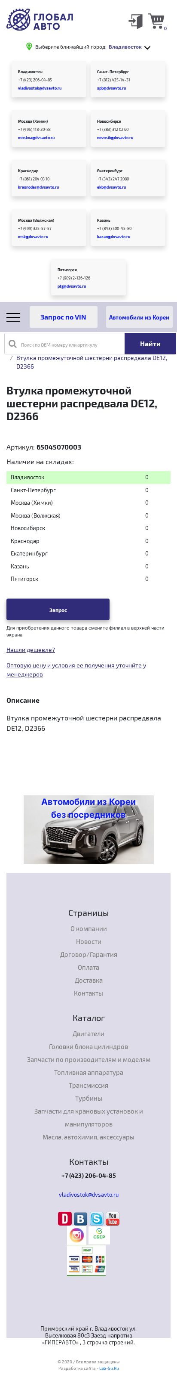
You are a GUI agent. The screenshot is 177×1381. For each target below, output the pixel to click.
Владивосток (30, 71)
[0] (156, 20)
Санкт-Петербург (113, 71)
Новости (88, 941)
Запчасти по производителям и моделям (88, 1059)
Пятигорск (67, 269)
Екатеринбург (109, 170)
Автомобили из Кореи (139, 317)
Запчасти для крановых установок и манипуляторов (88, 1117)
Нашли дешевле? (30, 649)
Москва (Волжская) (36, 220)
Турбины (88, 1098)
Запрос (58, 610)
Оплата (88, 967)
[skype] (98, 1218)
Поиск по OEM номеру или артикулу (59, 345)
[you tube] (112, 1218)
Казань (103, 220)
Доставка (89, 980)
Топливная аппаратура (88, 1072)
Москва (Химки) (33, 121)
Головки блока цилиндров (88, 1046)
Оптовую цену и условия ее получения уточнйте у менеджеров (76, 669)
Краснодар (28, 170)
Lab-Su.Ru (109, 1368)
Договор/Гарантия (88, 954)
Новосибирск (109, 121)
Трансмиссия (88, 1085)
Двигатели (88, 1033)
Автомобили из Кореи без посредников (88, 808)
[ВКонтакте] (82, 1218)
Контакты (88, 993)
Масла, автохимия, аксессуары (88, 1137)
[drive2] (66, 1218)
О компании (88, 928)
